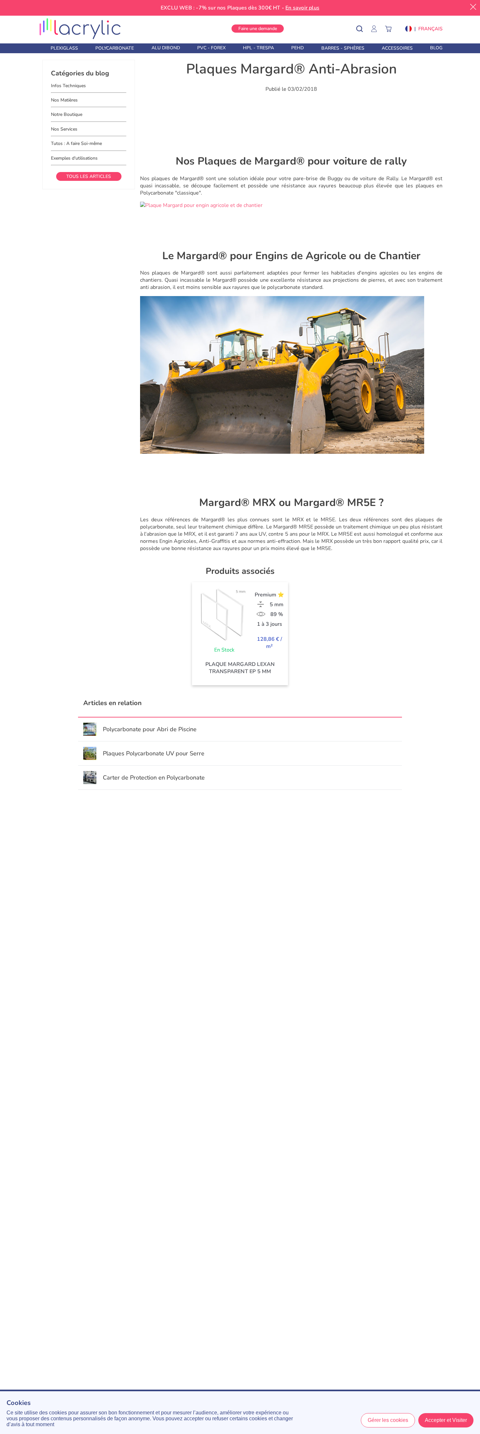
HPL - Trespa (258, 48)
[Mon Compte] (377, 28)
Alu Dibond (166, 48)
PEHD (297, 48)
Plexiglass (64, 48)
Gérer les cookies (388, 1420)
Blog (436, 48)
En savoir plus (302, 7)
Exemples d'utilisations (74, 158)
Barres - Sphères (342, 48)
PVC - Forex (211, 48)
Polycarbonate (114, 48)
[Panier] (391, 28)
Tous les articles (88, 176)
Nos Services (64, 129)
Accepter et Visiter (446, 1420)
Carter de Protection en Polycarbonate (154, 777)
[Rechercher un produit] (364, 28)
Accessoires (397, 48)
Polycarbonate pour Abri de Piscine (150, 729)
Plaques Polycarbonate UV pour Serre (153, 753)
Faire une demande (257, 28)
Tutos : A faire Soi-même (76, 143)
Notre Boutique (66, 114)
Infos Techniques (68, 86)
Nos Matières (64, 100)
